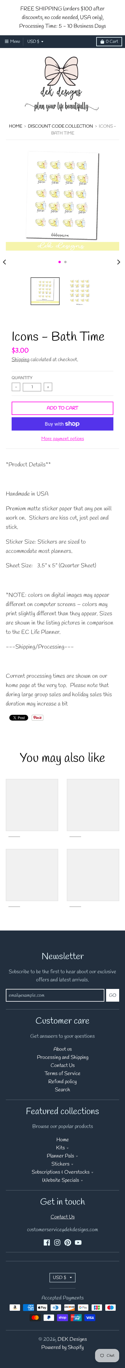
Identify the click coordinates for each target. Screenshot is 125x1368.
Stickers (60, 1164)
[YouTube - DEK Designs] (78, 1242)
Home (15, 126)
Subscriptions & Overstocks (61, 1172)
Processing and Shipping (62, 1057)
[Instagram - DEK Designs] (57, 1242)
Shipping (20, 360)
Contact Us (63, 1065)
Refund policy (62, 1082)
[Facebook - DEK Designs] (46, 1242)
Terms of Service (62, 1073)
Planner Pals (60, 1156)
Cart (112, 42)
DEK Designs (72, 1339)
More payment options (62, 439)
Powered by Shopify (62, 1347)
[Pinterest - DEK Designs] (67, 1242)
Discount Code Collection (60, 126)
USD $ (33, 42)
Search (62, 1090)
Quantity (22, 378)
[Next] (118, 262)
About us (62, 1049)
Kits (60, 1148)
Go (112, 995)
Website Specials (60, 1180)
